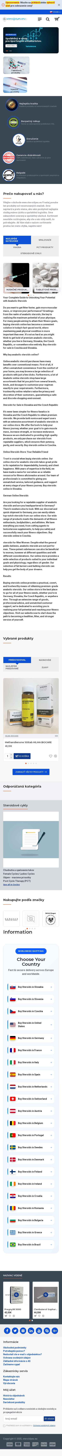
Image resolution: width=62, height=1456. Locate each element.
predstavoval (17, 660)
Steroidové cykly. (31, 253)
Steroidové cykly (15, 805)
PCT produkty (45, 247)
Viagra (17, 247)
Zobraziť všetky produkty (29, 772)
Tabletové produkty (47, 289)
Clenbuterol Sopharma (46, 1309)
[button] (28, 295)
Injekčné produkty (17, 289)
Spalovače (45, 240)
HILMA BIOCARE (11, 736)
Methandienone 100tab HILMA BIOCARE (28, 742)
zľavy (45, 667)
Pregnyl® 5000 (12, 1309)
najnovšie (45, 660)
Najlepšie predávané (12, 667)
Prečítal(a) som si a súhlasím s (30, 1426)
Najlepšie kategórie (12, 239)
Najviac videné (12, 1275)
